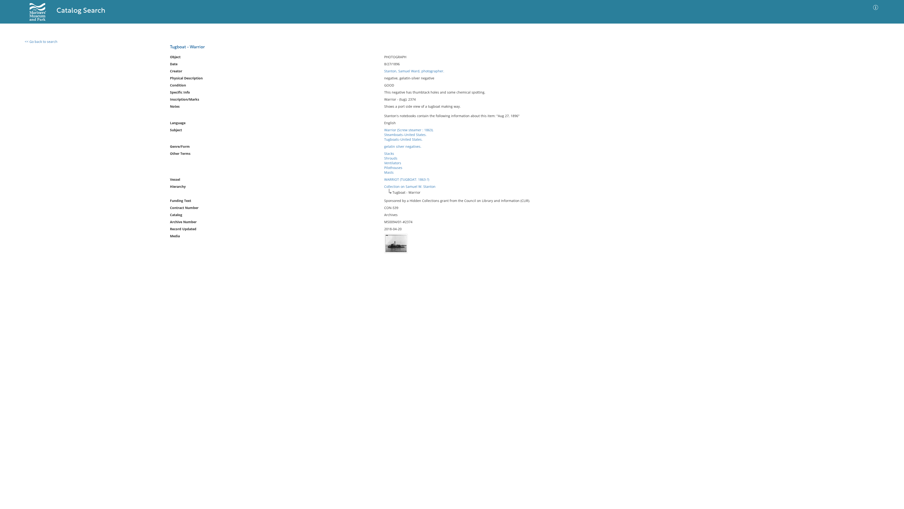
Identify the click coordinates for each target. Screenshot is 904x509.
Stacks (389, 153)
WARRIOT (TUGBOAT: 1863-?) (406, 179)
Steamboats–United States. (405, 134)
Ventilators (392, 163)
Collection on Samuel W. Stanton (410, 186)
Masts (389, 172)
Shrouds (390, 158)
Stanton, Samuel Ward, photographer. (414, 71)
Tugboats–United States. (403, 139)
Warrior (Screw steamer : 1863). (409, 130)
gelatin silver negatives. (402, 146)
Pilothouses (393, 167)
